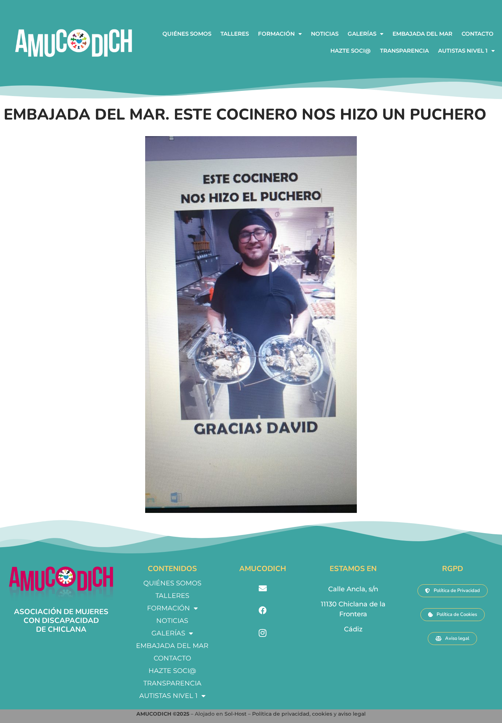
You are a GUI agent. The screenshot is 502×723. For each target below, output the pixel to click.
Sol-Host (236, 713)
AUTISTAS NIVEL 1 (463, 50)
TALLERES (234, 33)
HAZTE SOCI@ (350, 50)
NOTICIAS (324, 33)
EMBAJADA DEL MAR (422, 33)
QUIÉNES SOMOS (186, 33)
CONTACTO (478, 33)
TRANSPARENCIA (404, 50)
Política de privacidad (280, 713)
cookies (322, 713)
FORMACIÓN (276, 33)
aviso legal (352, 713)
